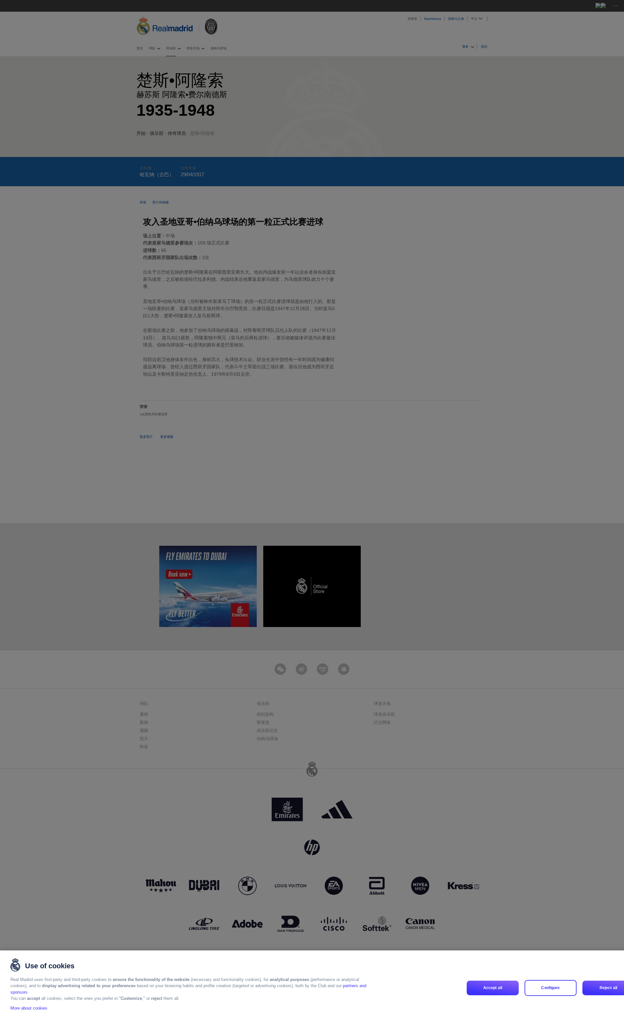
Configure (550, 988)
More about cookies (28, 1008)
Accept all (492, 988)
